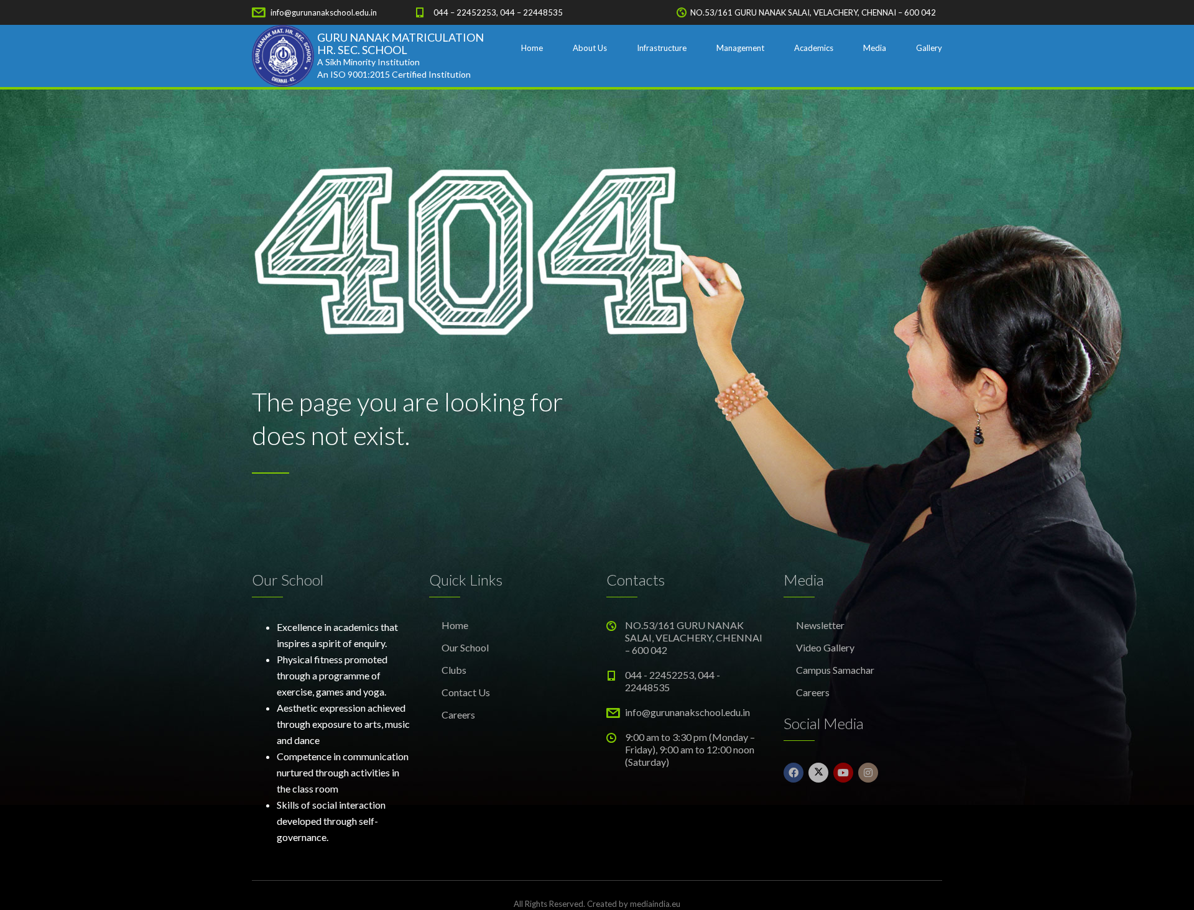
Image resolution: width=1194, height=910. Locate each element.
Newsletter (820, 625)
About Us (590, 48)
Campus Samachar (835, 670)
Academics (813, 48)
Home (532, 48)
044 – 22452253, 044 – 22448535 (498, 12)
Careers (458, 714)
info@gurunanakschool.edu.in (324, 12)
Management (740, 48)
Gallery (929, 48)
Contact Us (466, 692)
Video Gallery (825, 647)
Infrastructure (662, 48)
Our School (465, 647)
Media (874, 48)
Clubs (454, 670)
